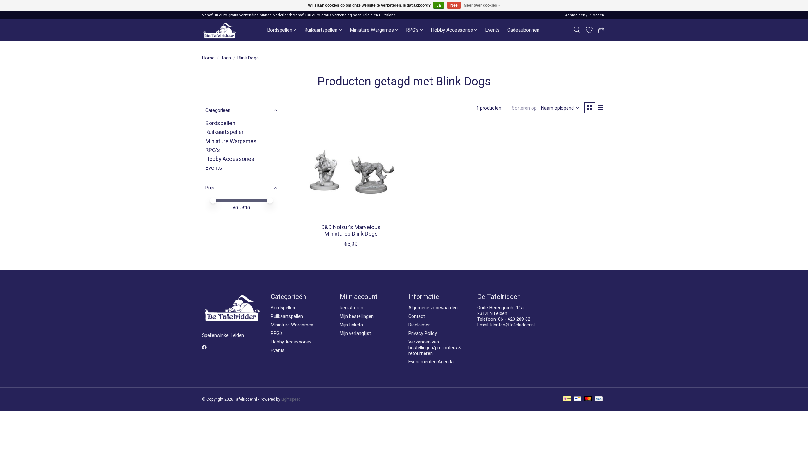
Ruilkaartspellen (225, 132)
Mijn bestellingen (357, 316)
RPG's (212, 150)
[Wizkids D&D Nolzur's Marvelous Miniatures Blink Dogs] (351, 171)
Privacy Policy (422, 333)
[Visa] (599, 399)
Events (492, 30)
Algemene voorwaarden (433, 308)
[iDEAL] (567, 399)
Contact (416, 316)
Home (208, 58)
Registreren (351, 308)
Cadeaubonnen (523, 30)
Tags (226, 58)
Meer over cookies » (482, 5)
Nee (454, 5)
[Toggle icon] (577, 30)
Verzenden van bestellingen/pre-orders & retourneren (434, 347)
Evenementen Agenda (431, 362)
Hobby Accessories (229, 159)
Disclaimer (419, 325)
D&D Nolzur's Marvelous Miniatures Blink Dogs (351, 230)
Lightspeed (291, 399)
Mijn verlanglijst (355, 333)
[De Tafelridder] (219, 30)
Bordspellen (220, 123)
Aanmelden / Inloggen (584, 15)
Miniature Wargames (231, 141)
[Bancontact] (578, 399)
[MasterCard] (588, 399)
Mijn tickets (351, 325)
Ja (439, 5)
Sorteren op (524, 108)
